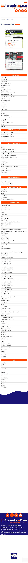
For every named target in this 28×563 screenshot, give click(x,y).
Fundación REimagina (6, 282)
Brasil (2, 364)
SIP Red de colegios (6, 345)
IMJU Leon (3, 298)
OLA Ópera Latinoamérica (7, 319)
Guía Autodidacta (5, 100)
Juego (2, 107)
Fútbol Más (4, 295)
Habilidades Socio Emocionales (9, 157)
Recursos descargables (7, 117)
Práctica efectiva (5, 115)
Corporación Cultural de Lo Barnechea (11, 229)
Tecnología (4, 172)
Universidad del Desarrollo (8, 355)
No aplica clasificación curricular (9, 166)
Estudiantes (4, 180)
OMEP (2, 321)
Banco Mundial (5, 218)
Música (2, 164)
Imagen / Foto (4, 102)
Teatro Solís (4, 349)
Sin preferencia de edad (7, 199)
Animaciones (4, 79)
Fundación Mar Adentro (7, 272)
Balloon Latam (4, 216)
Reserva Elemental (6, 343)
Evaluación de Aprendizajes (8, 96)
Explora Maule (4, 255)
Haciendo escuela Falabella (8, 296)
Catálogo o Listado (12, 53)
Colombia (3, 368)
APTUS (2, 210)
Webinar (3, 126)
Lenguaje (3, 160)
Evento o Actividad (6, 98)
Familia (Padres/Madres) (7, 181)
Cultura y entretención (7, 134)
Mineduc (3, 310)
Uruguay (3, 385)
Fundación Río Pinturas (7, 285)
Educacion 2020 (5, 238)
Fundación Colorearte (6, 267)
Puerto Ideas (4, 338)
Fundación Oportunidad (7, 278)
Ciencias (3, 147)
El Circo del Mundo (6, 248)
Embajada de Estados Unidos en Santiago (12, 252)
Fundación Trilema (5, 291)
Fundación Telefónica (6, 289)
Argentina (3, 362)
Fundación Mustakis (6, 276)
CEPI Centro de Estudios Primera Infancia (11, 222)
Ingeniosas (3, 302)
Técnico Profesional (6, 170)
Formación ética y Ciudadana (8, 155)
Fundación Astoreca (6, 261)
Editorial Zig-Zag (5, 237)
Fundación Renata (5, 283)
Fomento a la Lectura (6, 138)
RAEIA (2, 341)
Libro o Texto (4, 109)
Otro (2, 111)
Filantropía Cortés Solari (7, 257)
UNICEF (3, 353)
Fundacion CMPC (5, 265)
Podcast (3, 113)
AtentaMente (4, 214)
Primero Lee (4, 332)
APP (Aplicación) (5, 81)
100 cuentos (4, 207)
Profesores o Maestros (6, 183)
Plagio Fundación (5, 328)
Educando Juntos (5, 242)
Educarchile (4, 244)
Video (8, 34)
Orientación (4, 168)
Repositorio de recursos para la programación (12, 64)
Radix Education (5, 340)
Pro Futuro (3, 334)
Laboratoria (4, 306)
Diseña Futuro (4, 233)
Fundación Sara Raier (6, 287)
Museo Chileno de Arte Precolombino (10, 311)
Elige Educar (4, 250)
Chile (2, 366)
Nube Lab (3, 315)
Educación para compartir (7, 240)
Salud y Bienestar (5, 140)
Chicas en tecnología (6, 223)
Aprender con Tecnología (7, 132)
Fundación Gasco (5, 270)
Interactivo (3, 105)
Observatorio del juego (7, 317)
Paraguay (3, 381)
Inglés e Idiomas (5, 159)
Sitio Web (3, 120)
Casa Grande (4, 220)
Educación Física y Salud (7, 151)
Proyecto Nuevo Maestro (7, 336)
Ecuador (3, 370)
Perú (2, 383)
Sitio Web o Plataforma (7, 122)
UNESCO (3, 351)
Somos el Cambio (5, 347)
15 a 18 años (4, 193)
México (2, 379)
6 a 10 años (4, 197)
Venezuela (3, 387)
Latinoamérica (4, 377)
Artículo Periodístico (6, 83)
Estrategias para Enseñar (7, 136)
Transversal (4, 174)
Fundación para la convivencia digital (10, 280)
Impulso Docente (5, 300)
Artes (2, 145)
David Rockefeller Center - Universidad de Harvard (14, 231)
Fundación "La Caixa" (6, 259)
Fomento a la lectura (6, 153)
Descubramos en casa (6, 94)
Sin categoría (4, 119)
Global (2, 376)
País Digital (3, 323)
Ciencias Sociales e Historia (8, 149)
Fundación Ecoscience (7, 268)
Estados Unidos (5, 374)
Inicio (2, 19)
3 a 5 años (3, 195)
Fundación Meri (5, 274)
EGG (2, 246)
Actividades (4, 77)
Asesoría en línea (5, 85)
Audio (2, 87)
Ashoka (3, 212)
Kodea (2, 304)
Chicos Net (3, 225)
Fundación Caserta (6, 263)
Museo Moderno (5, 313)
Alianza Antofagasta (6, 208)
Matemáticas (4, 162)
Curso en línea (4, 90)
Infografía (3, 104)
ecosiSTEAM (4, 235)
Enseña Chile (4, 253)
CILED (2, 227)
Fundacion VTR (5, 293)
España (3, 372)
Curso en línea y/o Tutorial (12, 32)
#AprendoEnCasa (5, 205)
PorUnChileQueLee (6, 330)
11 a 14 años (4, 191)
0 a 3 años (3, 189)
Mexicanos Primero (5, 308)
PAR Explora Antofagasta (7, 325)
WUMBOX (3, 356)
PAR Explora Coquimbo (6, 326)
